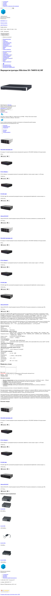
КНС (4, 48)
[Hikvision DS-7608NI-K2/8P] (16, 103)
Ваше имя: (2, 366)
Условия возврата (6, 132)
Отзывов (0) (5, 127)
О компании (5, 1)
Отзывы (4, 3)
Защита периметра (7, 49)
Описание (5, 125)
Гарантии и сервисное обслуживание (11, 6)
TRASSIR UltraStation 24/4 (6, 149)
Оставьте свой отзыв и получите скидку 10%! (10, 594)
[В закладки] (7, 156)
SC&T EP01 (3, 543)
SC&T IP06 (2, 526)
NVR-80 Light (3, 193)
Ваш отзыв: (2, 372)
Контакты (5, 4)
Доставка (5, 2)
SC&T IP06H (3, 560)
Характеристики (6, 126)
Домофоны (5, 41)
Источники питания (7, 46)
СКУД (4, 40)
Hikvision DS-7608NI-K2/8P (9, 67)
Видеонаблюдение (7, 39)
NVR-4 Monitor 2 (4, 171)
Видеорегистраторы (7, 66)
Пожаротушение (6, 43)
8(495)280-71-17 (3, 20)
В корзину (3, 110)
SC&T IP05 (2, 508)
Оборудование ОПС (7, 42)
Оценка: (2, 374)
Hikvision (9, 104)
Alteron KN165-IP (4, 216)
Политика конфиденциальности (10, 577)
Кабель (4, 47)
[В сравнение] (9, 156)
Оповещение (5, 44)
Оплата (4, 131)
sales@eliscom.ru (3, 25)
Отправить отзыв (4, 375)
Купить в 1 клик (3, 112)
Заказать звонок (3, 22)
